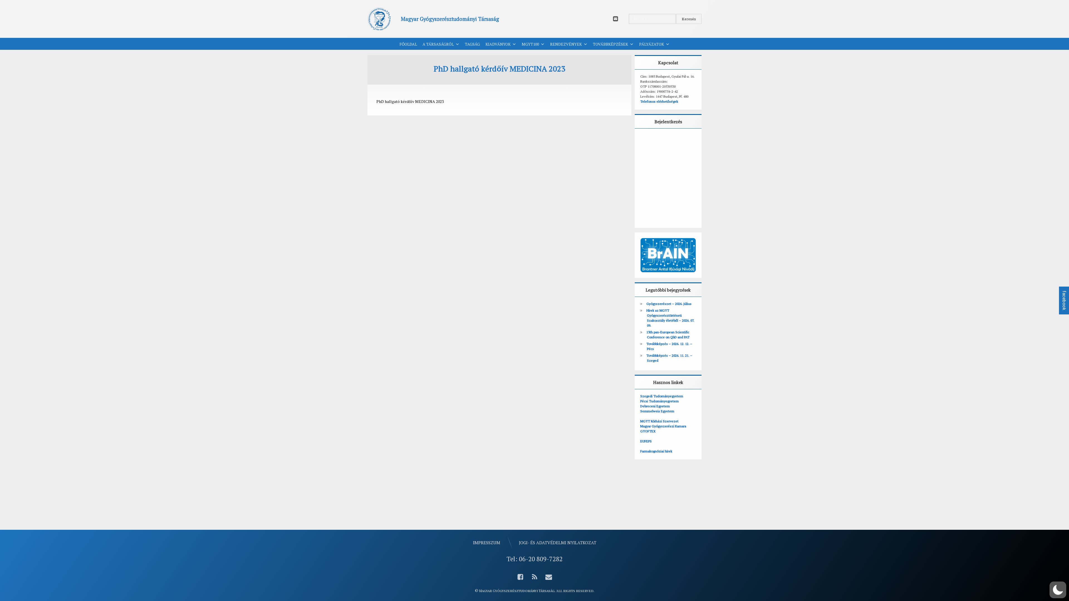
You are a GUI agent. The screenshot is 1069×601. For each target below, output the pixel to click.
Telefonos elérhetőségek (659, 101)
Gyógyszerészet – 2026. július (669, 304)
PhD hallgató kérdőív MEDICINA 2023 (410, 101)
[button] (1058, 590)
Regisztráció (685, 207)
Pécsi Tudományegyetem (659, 401)
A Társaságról (438, 44)
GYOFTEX (648, 431)
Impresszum (486, 542)
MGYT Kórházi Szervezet (659, 421)
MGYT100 (530, 44)
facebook (1064, 300)
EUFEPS (646, 441)
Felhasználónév (657, 140)
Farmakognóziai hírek (656, 451)
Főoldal (408, 44)
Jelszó (648, 165)
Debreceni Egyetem (655, 406)
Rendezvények (566, 44)
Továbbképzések (610, 44)
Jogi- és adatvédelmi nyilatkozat (557, 542)
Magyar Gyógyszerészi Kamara (663, 426)
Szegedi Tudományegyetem (661, 396)
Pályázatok (651, 44)
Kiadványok (498, 44)
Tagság (472, 44)
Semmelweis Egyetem (657, 411)
